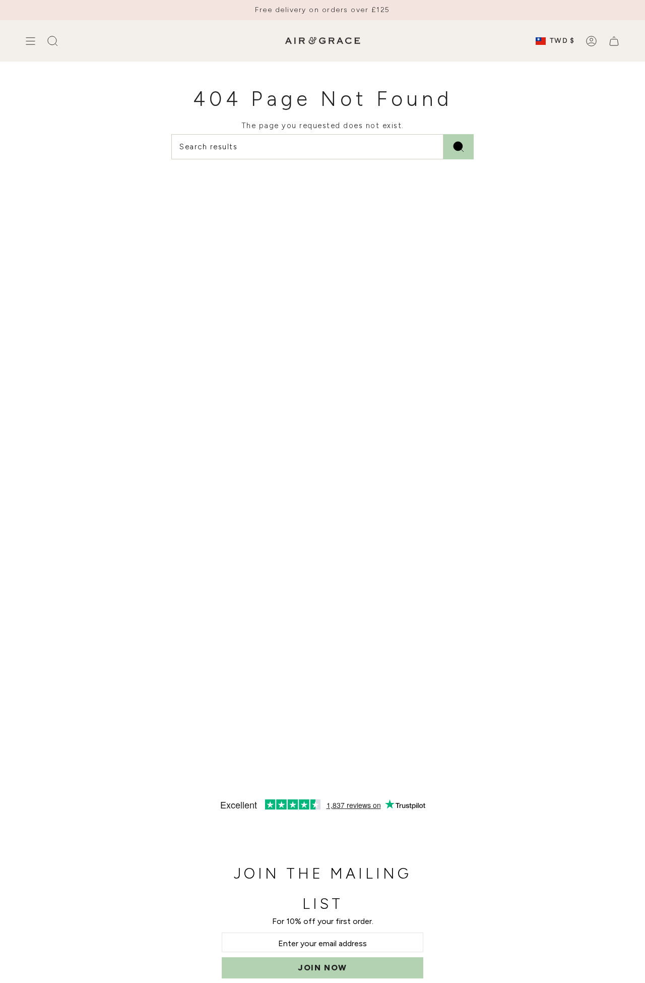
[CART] (614, 40)
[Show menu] (30, 40)
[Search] (458, 146)
